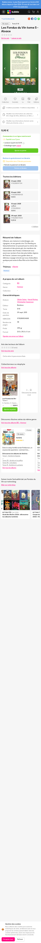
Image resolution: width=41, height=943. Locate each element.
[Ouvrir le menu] (4, 12)
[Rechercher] (29, 12)
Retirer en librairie (20, 168)
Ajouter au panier (20, 150)
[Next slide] (36, 68)
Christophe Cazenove (25, 302)
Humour (20, 287)
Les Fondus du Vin (8, 19)
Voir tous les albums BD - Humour (13, 423)
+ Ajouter (15, 267)
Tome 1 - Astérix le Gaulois (11, 456)
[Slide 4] (19, 92)
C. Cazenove (14, 403)
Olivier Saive (21, 299)
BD (18, 283)
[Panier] (33, 12)
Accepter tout (8, 939)
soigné (18, 146)
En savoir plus (23, 7)
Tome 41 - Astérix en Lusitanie (12, 465)
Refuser (20, 939)
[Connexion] (38, 12)
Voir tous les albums (8, 367)
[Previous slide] (4, 68)
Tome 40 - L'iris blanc (9, 463)
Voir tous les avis (7, 351)
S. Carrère (5, 403)
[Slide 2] (16, 92)
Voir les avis (5, 38)
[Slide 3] (18, 92)
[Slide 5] (21, 92)
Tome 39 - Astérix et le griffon (12, 460)
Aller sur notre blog (8, 485)
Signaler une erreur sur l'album (13, 336)
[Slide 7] (24, 92)
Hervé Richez (33, 299)
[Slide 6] (22, 92)
